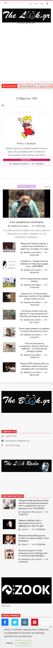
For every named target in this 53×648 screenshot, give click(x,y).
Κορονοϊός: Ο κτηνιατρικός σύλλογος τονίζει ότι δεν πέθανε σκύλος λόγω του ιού (34, 296)
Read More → (26, 160)
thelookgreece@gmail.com (17, 440)
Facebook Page (12, 445)
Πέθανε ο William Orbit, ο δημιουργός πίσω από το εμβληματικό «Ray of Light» (31, 523)
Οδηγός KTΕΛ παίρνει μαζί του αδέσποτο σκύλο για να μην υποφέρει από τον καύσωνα (34, 366)
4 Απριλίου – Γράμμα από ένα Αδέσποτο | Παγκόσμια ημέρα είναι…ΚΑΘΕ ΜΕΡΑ (34, 263)
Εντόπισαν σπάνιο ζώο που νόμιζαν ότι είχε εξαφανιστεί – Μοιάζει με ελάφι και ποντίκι (34, 313)
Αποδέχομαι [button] (23, 643)
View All (47, 187)
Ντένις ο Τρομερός (26, 143)
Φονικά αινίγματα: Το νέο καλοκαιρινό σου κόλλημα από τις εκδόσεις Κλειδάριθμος (32, 553)
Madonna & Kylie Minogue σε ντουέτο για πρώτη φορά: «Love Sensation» (33, 538)
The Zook (5, 605)
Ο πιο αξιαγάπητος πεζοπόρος (26, 222)
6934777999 (11, 436)
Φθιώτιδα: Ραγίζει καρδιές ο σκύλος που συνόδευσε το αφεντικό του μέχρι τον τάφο (34, 246)
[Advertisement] (26, 53)
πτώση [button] (9, 643)
